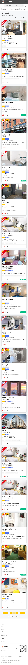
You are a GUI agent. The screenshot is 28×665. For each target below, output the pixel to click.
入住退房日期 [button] (8, 5)
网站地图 (9, 662)
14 (11, 613)
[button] (6, 2)
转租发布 (3, 629)
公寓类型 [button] (10, 9)
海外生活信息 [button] (4, 635)
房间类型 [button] (23, 9)
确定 (17, 616)
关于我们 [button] (3, 641)
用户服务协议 (4, 662)
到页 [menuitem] (13, 616)
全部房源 (3, 624)
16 (16, 613)
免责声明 (18, 660)
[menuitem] (4, 613)
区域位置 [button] (17, 9)
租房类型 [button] (4, 9)
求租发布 (3, 631)
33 (21, 613)
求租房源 (3, 626)
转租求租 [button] (3, 621)
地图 (25, 6)
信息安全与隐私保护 (5, 660)
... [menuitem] (8, 613)
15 (14, 613)
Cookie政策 (12, 660)
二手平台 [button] (3, 638)
